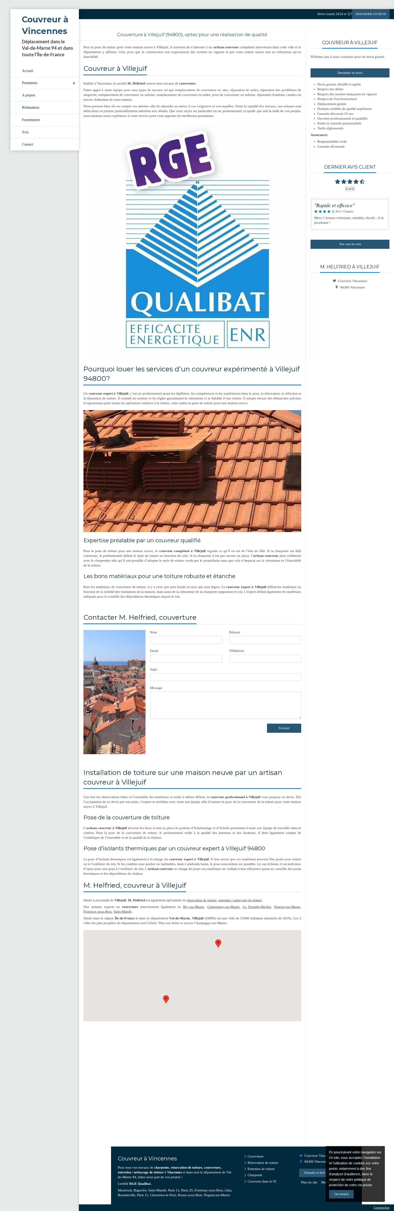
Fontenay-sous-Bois (97, 911)
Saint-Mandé (123, 911)
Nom (153, 632)
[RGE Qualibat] (202, 241)
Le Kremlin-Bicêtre (257, 907)
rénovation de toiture (202, 900)
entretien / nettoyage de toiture (240, 900)
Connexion (381, 1207)
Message (156, 688)
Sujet (153, 669)
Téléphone (236, 651)
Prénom (234, 632)
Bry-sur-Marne (193, 907)
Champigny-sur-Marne (223, 907)
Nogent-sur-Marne (287, 907)
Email (154, 651)
